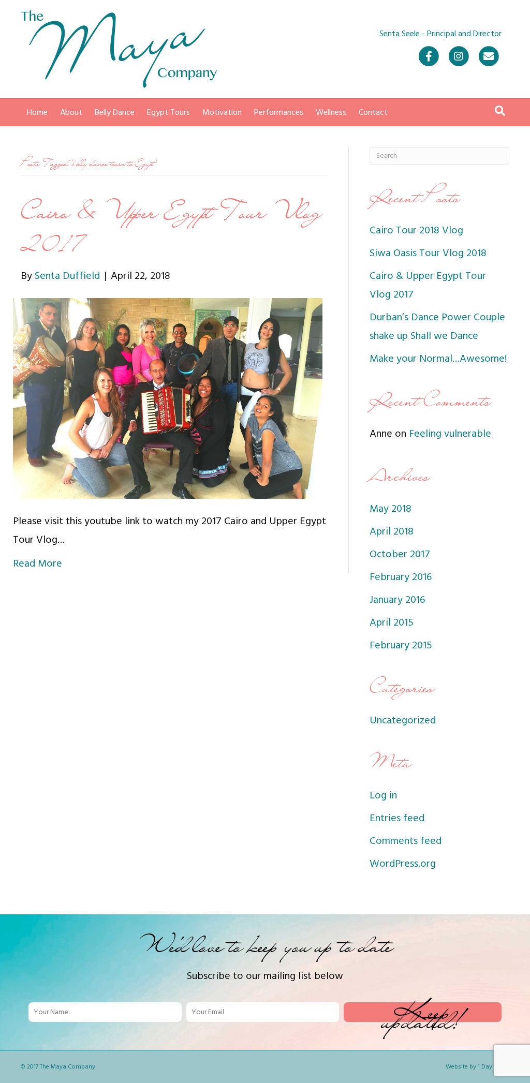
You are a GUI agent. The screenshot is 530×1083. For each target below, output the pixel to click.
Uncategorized (403, 720)
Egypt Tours (168, 112)
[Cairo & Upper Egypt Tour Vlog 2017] (167, 398)
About (71, 112)
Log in (383, 795)
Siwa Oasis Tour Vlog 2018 (428, 253)
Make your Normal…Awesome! (438, 358)
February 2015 (401, 645)
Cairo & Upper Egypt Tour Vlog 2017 (171, 228)
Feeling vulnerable (450, 433)
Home (37, 112)
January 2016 (397, 599)
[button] (423, 1012)
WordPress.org (403, 863)
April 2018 (392, 531)
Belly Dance (115, 112)
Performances (278, 112)
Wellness (331, 112)
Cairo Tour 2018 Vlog (416, 230)
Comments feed (405, 841)
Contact (373, 112)
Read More (37, 563)
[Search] (500, 110)
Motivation (222, 112)
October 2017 (400, 554)
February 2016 (401, 577)
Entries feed (397, 818)
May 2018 (390, 508)
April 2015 (392, 622)
